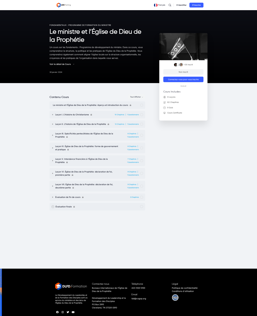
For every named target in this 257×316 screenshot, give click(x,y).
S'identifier (181, 5)
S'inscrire (196, 5)
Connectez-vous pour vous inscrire (183, 79)
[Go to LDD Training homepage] (64, 5)
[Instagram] (62, 312)
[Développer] (53, 114)
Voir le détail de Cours (60, 64)
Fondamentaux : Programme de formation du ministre (80, 25)
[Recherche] (170, 5)
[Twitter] (68, 312)
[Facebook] (57, 312)
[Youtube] (73, 312)
